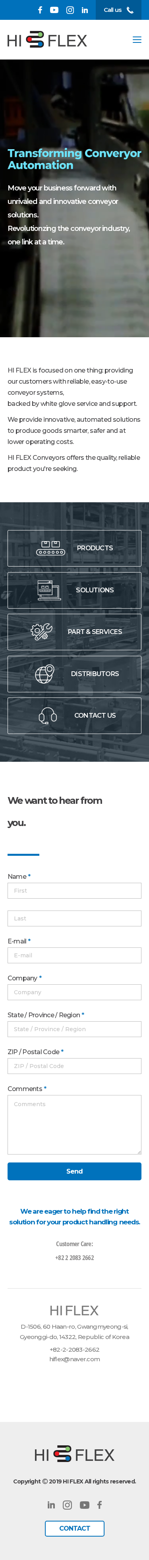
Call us (113, 9)
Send (74, 1171)
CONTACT (74, 1528)
